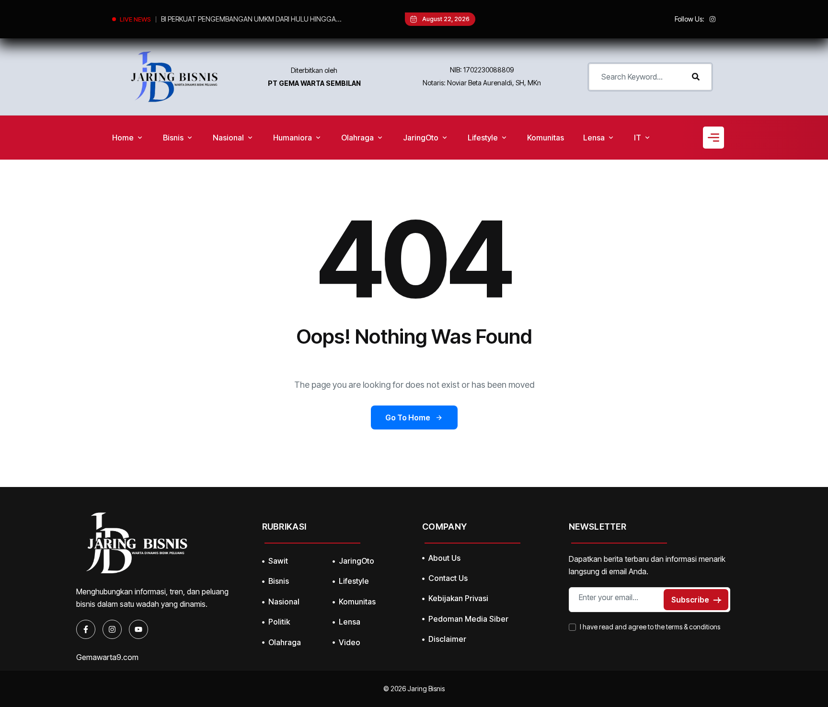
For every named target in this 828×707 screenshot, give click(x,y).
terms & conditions (693, 627)
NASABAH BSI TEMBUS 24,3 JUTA (212, 19)
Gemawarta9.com (107, 657)
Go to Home (407, 417)
